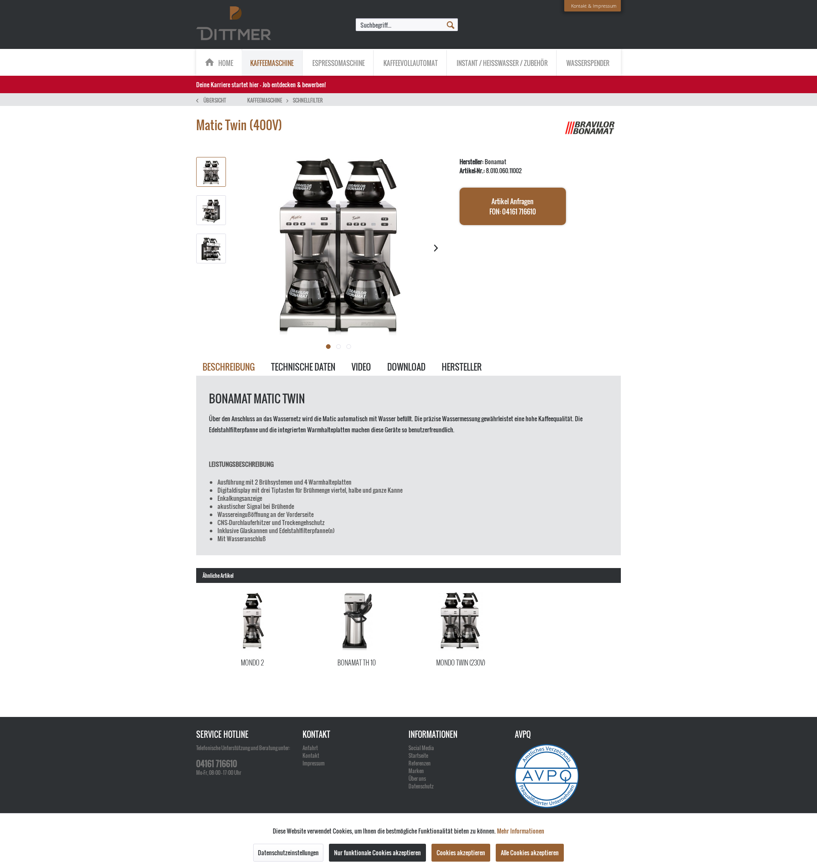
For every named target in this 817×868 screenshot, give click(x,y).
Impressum (314, 763)
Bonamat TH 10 (356, 662)
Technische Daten (303, 366)
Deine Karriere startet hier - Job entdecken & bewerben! (261, 84)
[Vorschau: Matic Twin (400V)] (211, 172)
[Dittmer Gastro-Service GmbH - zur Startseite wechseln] (233, 23)
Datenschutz (421, 786)
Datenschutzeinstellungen (288, 852)
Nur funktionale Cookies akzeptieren (377, 852)
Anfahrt (310, 747)
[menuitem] (407, 24)
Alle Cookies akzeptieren (530, 852)
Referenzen (419, 763)
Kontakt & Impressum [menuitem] (594, 6)
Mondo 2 (252, 662)
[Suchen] (451, 24)
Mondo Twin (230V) (460, 662)
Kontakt (311, 755)
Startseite (418, 755)
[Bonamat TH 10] (357, 621)
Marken (416, 770)
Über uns (417, 778)
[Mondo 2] (252, 621)
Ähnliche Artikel (218, 575)
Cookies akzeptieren (461, 852)
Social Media (421, 747)
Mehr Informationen (520, 830)
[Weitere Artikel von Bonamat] (591, 133)
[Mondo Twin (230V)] (460, 621)
